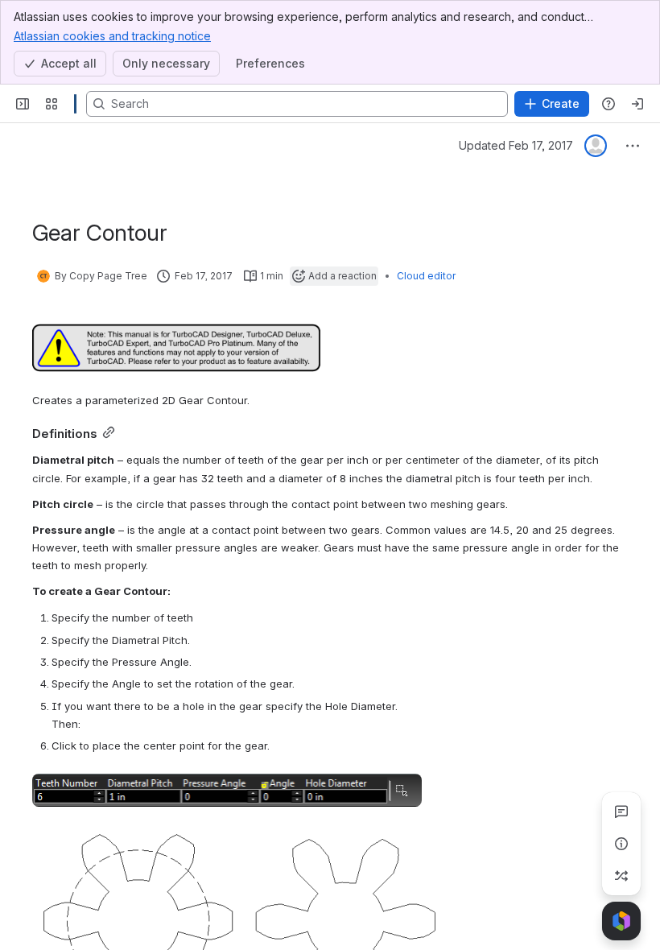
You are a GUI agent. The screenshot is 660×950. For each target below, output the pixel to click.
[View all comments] (621, 811)
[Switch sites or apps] (51, 104)
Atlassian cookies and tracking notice (112, 36)
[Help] (608, 104)
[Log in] (637, 104)
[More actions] (633, 146)
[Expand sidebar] (22, 104)
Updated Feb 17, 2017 (516, 145)
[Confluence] (75, 104)
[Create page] (621, 876)
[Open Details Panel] (621, 844)
